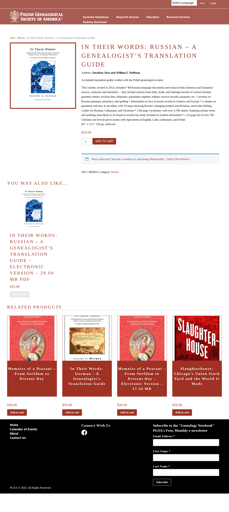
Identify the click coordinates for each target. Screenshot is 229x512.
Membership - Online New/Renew (169, 159)
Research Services (178, 17)
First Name (161, 451)
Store (13, 37)
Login (213, 3)
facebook (84, 433)
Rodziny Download (94, 22)
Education (153, 17)
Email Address (164, 436)
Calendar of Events (23, 429)
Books (21, 37)
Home (14, 425)
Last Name (161, 466)
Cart (202, 3)
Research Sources (127, 17)
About (14, 433)
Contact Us (18, 438)
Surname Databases (96, 17)
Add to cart (104, 141)
